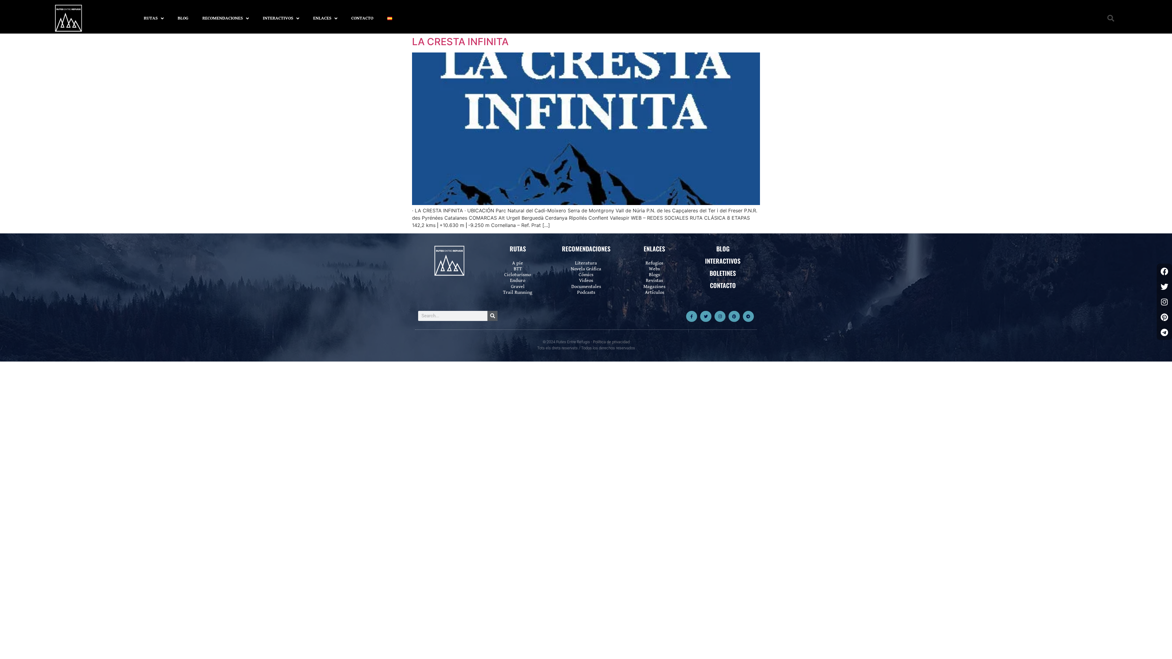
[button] (1111, 18)
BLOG (183, 18)
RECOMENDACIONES (222, 18)
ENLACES (322, 18)
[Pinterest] (734, 316)
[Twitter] (705, 316)
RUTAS (151, 18)
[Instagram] (719, 316)
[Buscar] (492, 316)
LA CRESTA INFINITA (460, 42)
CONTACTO (362, 18)
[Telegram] (748, 316)
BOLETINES (723, 273)
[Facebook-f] (691, 316)
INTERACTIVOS (278, 18)
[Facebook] (1164, 271)
